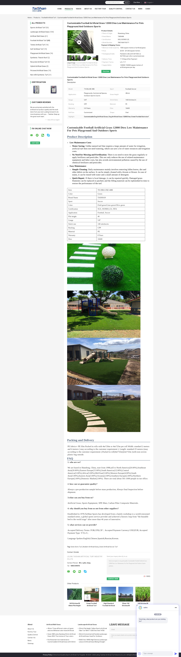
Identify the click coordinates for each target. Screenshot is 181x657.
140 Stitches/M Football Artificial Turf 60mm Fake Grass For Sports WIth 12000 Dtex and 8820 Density (143, 605)
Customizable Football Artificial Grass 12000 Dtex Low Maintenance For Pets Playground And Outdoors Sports (82, 65)
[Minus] (176, 607)
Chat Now (136, 2)
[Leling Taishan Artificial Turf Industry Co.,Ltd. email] (33, 135)
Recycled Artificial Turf (38, 62)
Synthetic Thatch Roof (38, 58)
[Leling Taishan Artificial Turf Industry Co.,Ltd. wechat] (44, 135)
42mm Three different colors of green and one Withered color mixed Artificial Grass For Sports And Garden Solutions (61, 630)
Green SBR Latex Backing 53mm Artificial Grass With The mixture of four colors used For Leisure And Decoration (62, 635)
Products (69, 9)
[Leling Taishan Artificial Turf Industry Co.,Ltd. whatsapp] (38, 135)
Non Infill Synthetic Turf (39, 75)
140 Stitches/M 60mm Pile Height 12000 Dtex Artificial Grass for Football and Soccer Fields (75, 605)
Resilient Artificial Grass (91, 547)
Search (127, 2)
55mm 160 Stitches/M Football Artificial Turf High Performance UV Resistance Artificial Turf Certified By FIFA (126, 605)
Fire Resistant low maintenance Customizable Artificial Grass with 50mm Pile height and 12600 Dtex (62, 641)
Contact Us (130, 9)
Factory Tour (100, 9)
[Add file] (139, 653)
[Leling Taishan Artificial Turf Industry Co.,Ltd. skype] (49, 135)
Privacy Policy (47, 655)
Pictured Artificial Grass (39, 71)
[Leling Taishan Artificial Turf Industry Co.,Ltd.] (39, 9)
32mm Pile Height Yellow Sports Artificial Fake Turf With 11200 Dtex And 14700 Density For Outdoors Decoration (93, 630)
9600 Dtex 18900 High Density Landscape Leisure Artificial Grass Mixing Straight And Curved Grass (93, 641)
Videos (78, 9)
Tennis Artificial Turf (37, 45)
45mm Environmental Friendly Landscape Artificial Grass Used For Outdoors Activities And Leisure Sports (93, 635)
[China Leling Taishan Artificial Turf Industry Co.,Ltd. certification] (36, 89)
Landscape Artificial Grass (39, 32)
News (140, 9)
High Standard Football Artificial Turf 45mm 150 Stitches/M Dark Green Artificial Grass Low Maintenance (109, 605)
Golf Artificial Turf (36, 49)
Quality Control (115, 9)
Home (59, 9)
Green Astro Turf (76, 547)
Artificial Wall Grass (37, 36)
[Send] (175, 653)
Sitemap (31, 643)
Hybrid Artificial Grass (38, 66)
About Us (88, 9)
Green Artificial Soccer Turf (108, 547)
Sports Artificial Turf (37, 28)
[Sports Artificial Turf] (79, 42)
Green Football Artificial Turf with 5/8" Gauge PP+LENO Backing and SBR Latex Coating (91, 605)
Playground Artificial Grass (40, 53)
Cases (147, 9)
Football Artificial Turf (49, 17)
